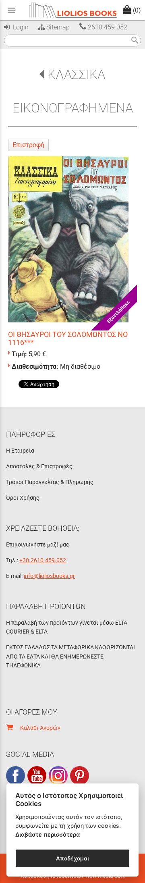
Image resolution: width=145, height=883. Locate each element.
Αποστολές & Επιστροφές (39, 466)
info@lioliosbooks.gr (49, 576)
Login (19, 27)
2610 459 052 (106, 27)
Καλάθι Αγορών (36, 728)
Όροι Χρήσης (22, 497)
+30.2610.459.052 (42, 560)
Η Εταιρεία (20, 450)
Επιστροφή (28, 145)
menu (11, 10)
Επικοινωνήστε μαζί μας (37, 544)
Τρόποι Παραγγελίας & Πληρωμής (49, 482)
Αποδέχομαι (72, 858)
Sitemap (57, 27)
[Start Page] (72, 10)
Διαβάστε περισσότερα (47, 834)
